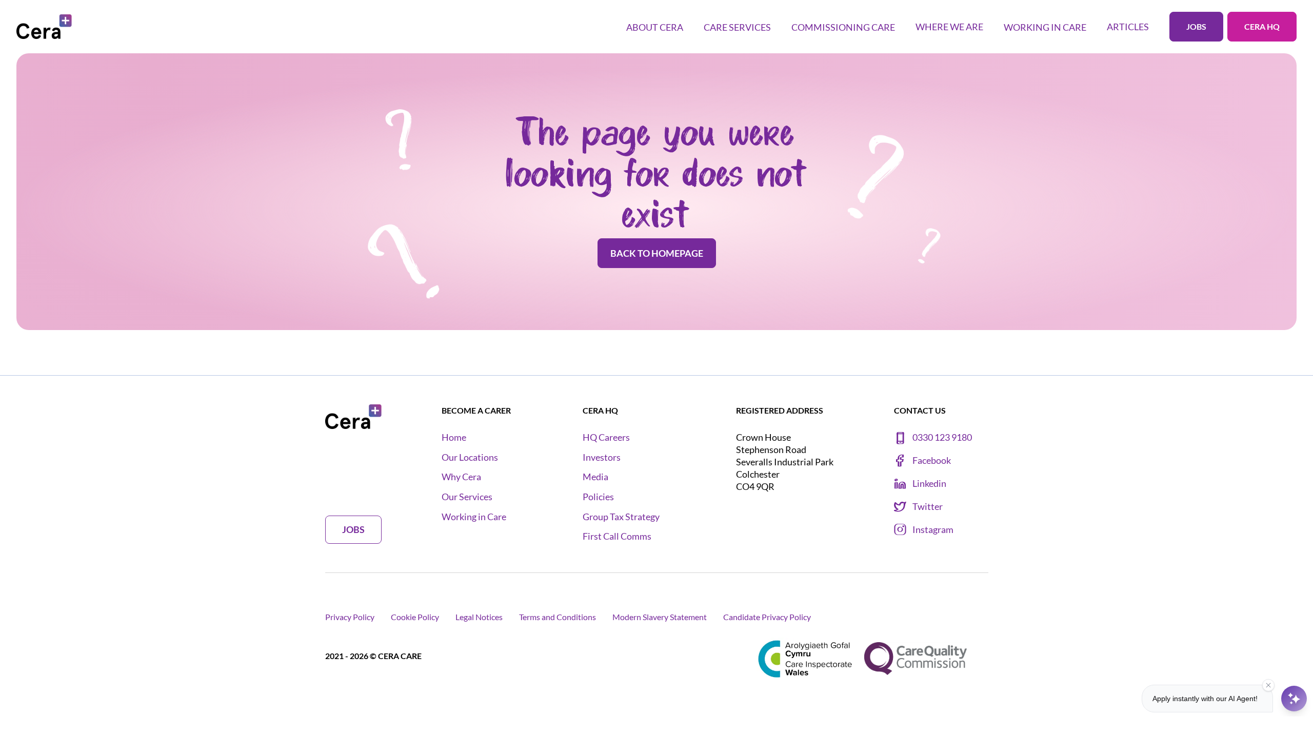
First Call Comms (617, 536)
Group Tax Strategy (621, 516)
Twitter (927, 506)
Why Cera (461, 476)
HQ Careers (606, 437)
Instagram (932, 529)
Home (454, 437)
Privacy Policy (349, 617)
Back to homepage (656, 253)
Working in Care (474, 516)
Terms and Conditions (557, 617)
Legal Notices (479, 617)
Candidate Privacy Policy (767, 617)
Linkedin (929, 483)
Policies (598, 496)
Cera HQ (1262, 26)
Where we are (949, 26)
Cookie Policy (415, 617)
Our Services (467, 496)
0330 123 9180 (942, 437)
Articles (1128, 26)
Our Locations (470, 457)
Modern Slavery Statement (659, 617)
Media (595, 476)
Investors (602, 457)
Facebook (931, 460)
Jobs (1196, 26)
